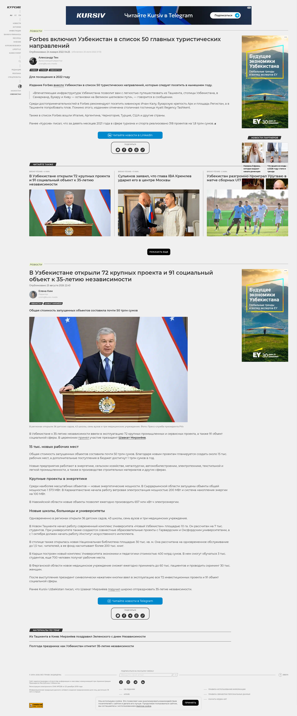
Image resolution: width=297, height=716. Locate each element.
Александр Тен (48, 57)
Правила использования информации (226, 689)
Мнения (17, 42)
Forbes (34, 70)
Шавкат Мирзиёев (53, 304)
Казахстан (16, 91)
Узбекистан (15, 94)
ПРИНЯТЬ (190, 702)
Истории (17, 27)
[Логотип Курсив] (14, 7)
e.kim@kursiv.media (48, 297)
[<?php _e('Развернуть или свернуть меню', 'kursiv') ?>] (20, 86)
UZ (15, 15)
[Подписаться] (175, 675)
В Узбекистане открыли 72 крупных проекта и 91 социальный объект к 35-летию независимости (69, 180)
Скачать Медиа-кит (217, 699)
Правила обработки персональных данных (229, 694)
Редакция (16, 70)
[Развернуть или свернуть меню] (20, 61)
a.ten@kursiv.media (48, 63)
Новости (17, 23)
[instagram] (128, 682)
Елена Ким (46, 291)
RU (11, 15)
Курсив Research (13, 46)
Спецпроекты (14, 77)
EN (20, 15)
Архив (126, 694)
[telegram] (135, 682)
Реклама (16, 73)
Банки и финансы (12, 35)
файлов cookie (143, 706)
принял (83, 437)
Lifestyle (17, 49)
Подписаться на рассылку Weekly (137, 671)
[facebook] (121, 682)
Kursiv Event (15, 53)
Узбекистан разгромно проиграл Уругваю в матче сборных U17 (246, 178)
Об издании (129, 689)
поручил (114, 589)
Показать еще (158, 252)
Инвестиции (15, 31)
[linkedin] (143, 682)
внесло (59, 85)
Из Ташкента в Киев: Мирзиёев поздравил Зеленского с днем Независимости (87, 636)
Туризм (43, 70)
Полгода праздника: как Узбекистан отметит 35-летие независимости (81, 646)
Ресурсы (17, 38)
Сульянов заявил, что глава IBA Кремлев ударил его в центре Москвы (155, 178)
